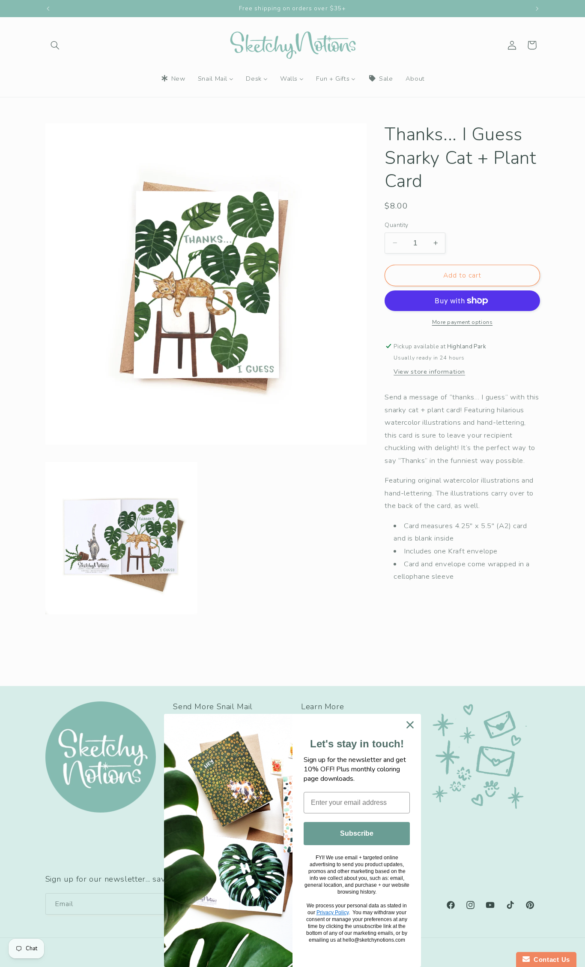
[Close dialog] (410, 724)
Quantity (396, 225)
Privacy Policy (332, 913)
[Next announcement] (537, 8)
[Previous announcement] (48, 8)
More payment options (462, 322)
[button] (55, 45)
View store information (429, 371)
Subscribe (356, 833)
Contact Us (550, 959)
